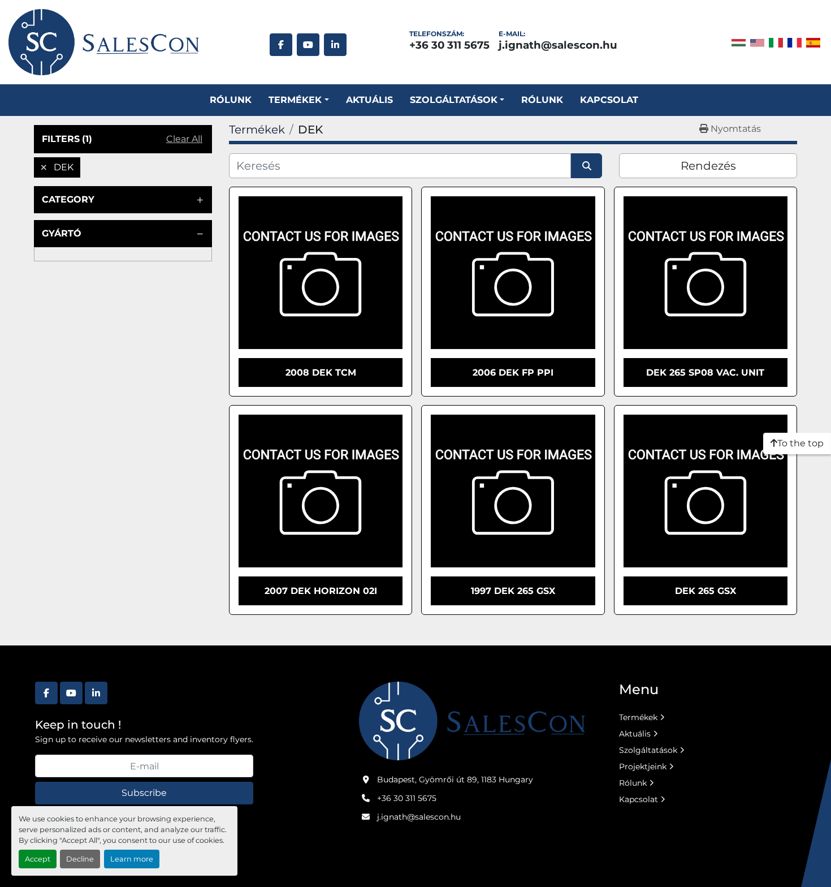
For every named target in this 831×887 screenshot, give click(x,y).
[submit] (586, 165)
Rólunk (231, 99)
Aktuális (369, 99)
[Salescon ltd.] (472, 720)
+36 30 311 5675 (449, 44)
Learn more (131, 859)
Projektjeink (642, 766)
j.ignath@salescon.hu (558, 44)
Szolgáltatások (648, 750)
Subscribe (144, 792)
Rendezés (708, 166)
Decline (80, 859)
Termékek (295, 99)
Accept (37, 859)
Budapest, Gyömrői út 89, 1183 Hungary (455, 779)
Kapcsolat (609, 99)
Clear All (184, 139)
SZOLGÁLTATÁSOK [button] (453, 99)
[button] (298, 100)
